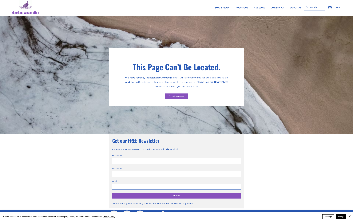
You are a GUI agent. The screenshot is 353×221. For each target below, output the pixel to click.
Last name (117, 168)
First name (117, 155)
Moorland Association (25, 12)
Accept (341, 216)
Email (115, 181)
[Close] (349, 216)
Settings (328, 216)
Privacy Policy (109, 216)
